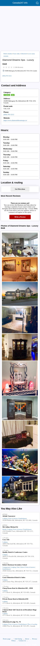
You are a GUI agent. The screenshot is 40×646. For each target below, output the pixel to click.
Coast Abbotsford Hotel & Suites (13, 577)
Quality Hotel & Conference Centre (14, 552)
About (27, 639)
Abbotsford (24, 53)
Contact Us (22, 641)
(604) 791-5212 (7, 76)
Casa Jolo (5, 539)
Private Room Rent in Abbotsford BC (15, 599)
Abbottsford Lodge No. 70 (11, 622)
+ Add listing (18, 639)
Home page (7, 639)
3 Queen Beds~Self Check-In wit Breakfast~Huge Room (19, 610)
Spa (13, 95)
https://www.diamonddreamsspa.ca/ (15, 120)
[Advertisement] (20, 28)
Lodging (6, 95)
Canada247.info (20, 3)
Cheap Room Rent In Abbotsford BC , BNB (17, 588)
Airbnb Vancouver (8, 516)
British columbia (8, 53)
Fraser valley (16, 53)
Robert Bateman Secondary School (14, 565)
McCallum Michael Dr (10, 527)
